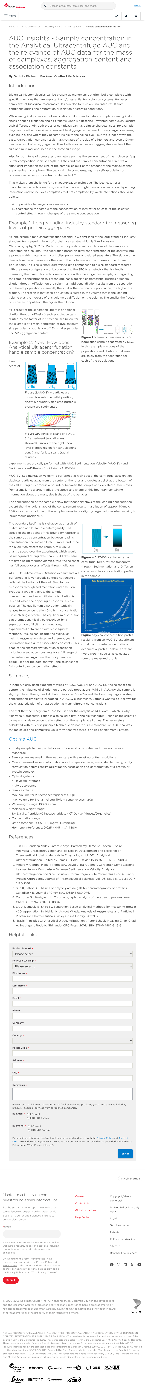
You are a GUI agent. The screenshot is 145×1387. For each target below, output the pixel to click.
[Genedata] (74, 1368)
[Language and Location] (135, 16)
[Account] (126, 16)
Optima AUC (23, 739)
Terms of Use (10, 1265)
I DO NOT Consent (40, 1118)
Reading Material (54, 26)
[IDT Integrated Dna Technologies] (112, 1368)
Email (16, 998)
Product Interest (22, 948)
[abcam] (36, 1368)
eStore (137, 5)
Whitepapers (74, 26)
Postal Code (20, 1048)
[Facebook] (112, 1265)
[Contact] (116, 16)
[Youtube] (139, 1265)
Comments (19, 1085)
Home (12, 26)
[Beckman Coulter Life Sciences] (14, 6)
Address (18, 1060)
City (15, 1072)
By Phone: (19, 1125)
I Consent (35, 1114)
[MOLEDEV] (36, 1380)
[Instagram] (118, 1265)
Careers (80, 1196)
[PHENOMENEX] (55, 1380)
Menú (12, 15)
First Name (19, 973)
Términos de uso (120, 1225)
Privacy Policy (105, 1138)
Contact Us (82, 1203)
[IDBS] (93, 1368)
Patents (114, 1232)
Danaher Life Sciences (123, 1253)
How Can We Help (24, 960)
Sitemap (115, 1246)
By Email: (18, 1113)
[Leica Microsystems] (17, 1380)
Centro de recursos (30, 26)
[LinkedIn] (125, 1265)
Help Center (82, 1217)
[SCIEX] (74, 1380)
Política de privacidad (123, 1239)
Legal (113, 1218)
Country (18, 1035)
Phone (16, 1010)
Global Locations (85, 1210)
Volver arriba (132, 1178)
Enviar (125, 1153)
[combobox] (78, 5)
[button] (45, 6)
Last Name (19, 985)
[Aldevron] (55, 1368)
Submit (10, 1280)
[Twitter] (132, 1265)
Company (19, 1023)
